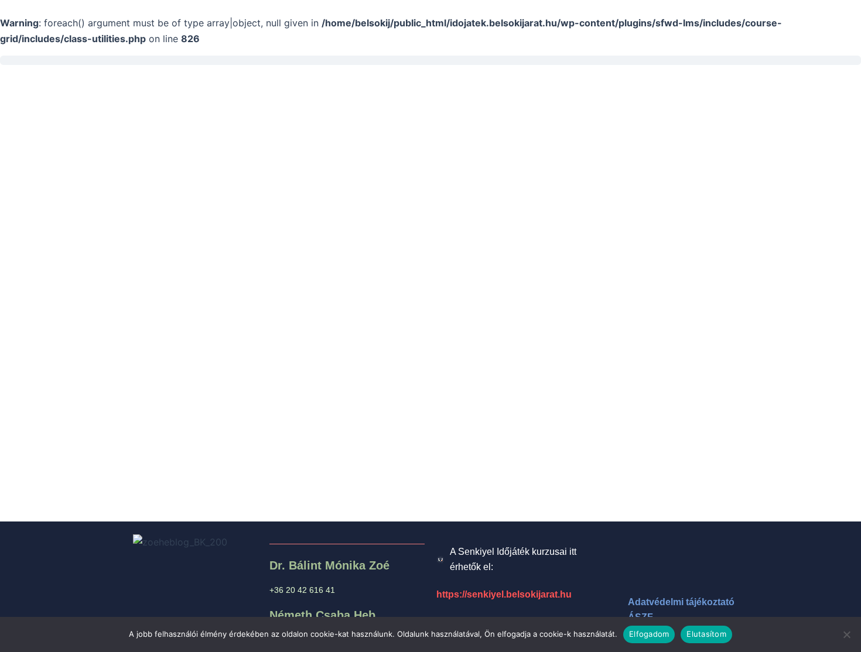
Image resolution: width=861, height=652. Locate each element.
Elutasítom (706, 634)
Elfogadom (649, 634)
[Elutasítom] (846, 634)
